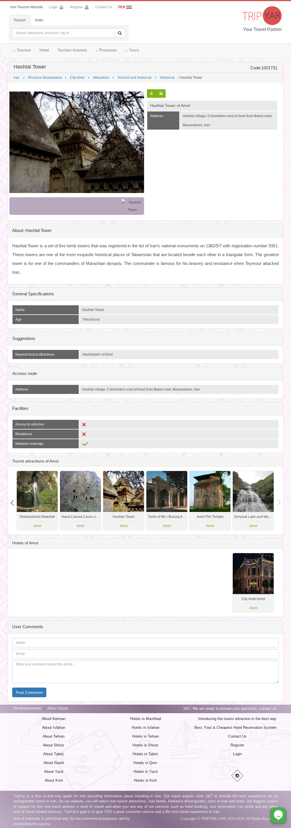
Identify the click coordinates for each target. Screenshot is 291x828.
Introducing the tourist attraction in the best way (237, 719)
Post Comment (29, 692)
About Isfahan (53, 727)
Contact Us (103, 7)
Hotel (39, 20)
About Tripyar (57, 708)
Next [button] (12, 500)
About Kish (54, 780)
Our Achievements (27, 708)
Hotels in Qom (145, 763)
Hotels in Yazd (145, 771)
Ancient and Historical (134, 78)
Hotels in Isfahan (145, 727)
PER (122, 7)
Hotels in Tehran (145, 736)
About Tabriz (53, 754)
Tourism (20, 20)
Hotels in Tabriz (145, 754)
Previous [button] (279, 500)
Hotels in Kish (145, 780)
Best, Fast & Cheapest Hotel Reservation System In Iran (241, 727)
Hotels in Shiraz (145, 745)
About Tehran (54, 736)
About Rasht (53, 763)
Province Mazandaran (45, 78)
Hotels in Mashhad (145, 719)
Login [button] (53, 7)
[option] (253, 500)
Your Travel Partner (262, 29)
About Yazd (53, 771)
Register (76, 7)
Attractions (101, 78)
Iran (17, 78)
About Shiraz (53, 745)
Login (237, 754)
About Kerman (53, 719)
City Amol (77, 78)
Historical (167, 78)
